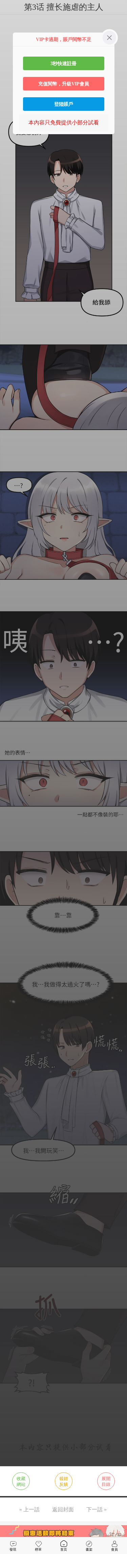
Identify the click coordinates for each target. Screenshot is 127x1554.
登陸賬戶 (63, 104)
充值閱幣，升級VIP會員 (63, 83)
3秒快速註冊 (63, 63)
